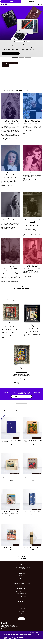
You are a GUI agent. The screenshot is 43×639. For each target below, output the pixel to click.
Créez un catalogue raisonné (11, 53)
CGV (21, 614)
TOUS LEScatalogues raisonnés (21, 287)
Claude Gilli (10, 327)
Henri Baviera (6, 547)
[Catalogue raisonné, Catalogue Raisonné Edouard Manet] (32, 427)
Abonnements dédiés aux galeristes (21, 583)
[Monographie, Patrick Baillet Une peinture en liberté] (10, 427)
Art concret (16, 223)
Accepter (36, 632)
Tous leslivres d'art (21, 557)
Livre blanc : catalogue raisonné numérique (21, 604)
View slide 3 (28, 57)
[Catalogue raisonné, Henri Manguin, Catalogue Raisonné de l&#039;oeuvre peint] (10, 498)
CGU (21, 613)
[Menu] (38, 4)
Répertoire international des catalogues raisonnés (21, 598)
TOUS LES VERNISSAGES (35, 80)
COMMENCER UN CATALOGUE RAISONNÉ (21, 396)
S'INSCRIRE (21, 572)
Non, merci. (32, 632)
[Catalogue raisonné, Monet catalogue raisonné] (32, 498)
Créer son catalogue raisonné (21, 581)
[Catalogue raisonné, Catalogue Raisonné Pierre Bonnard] (10, 462)
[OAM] (3, 4)
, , (20, 69)
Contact (21, 619)
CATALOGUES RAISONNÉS (21, 591)
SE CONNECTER (21, 573)
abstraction (33, 130)
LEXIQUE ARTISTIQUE (21, 596)
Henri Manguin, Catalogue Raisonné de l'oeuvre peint (10, 512)
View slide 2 (21, 57)
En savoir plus (14, 638)
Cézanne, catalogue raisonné (33, 547)
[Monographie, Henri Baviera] (10, 534)
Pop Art (37, 179)
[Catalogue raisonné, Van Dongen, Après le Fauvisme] (32, 462)
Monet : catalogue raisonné (32, 511)
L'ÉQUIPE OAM (21, 608)
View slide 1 (15, 57)
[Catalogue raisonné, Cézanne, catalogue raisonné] (32, 534)
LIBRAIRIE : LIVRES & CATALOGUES (21, 594)
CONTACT (21, 575)
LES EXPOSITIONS (21, 593)
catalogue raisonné (28, 123)
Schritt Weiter (30, 269)
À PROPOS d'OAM (21, 606)
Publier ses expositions (21, 585)
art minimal (10, 223)
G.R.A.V (39, 228)
